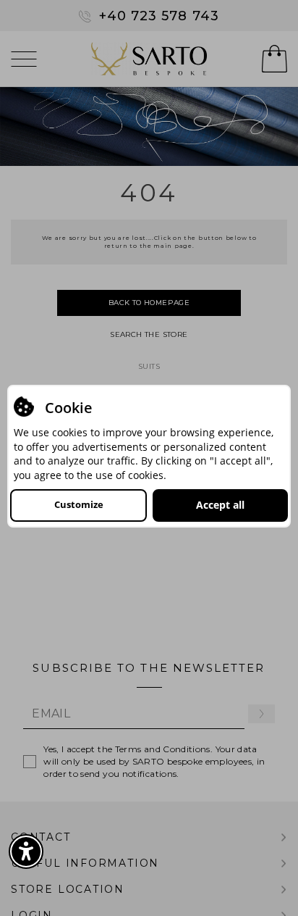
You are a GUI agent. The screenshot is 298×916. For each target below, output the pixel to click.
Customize (78, 504)
